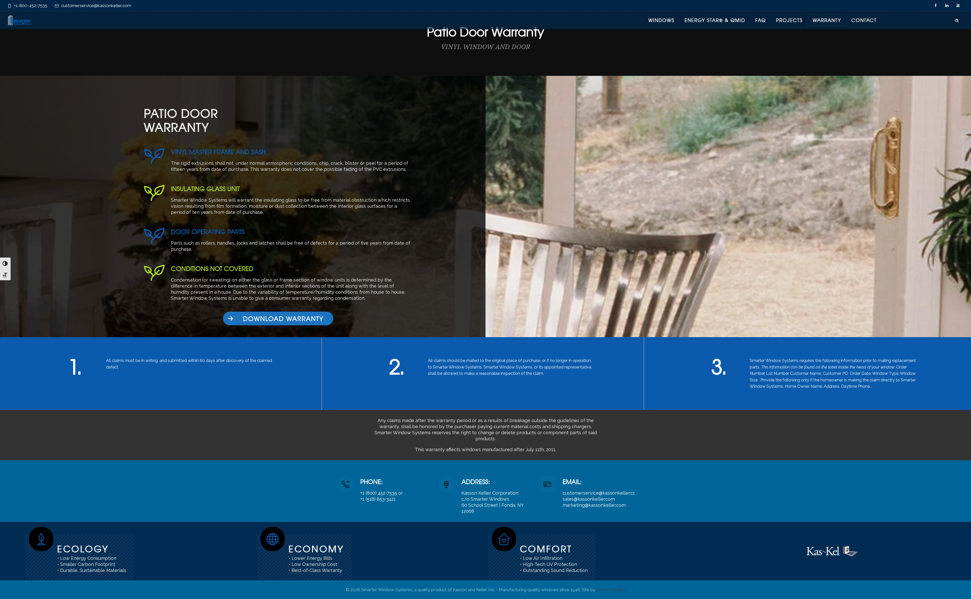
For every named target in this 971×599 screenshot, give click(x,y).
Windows (661, 20)
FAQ (760, 20)
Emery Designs (611, 589)
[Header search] (957, 19)
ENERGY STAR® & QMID (715, 20)
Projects (789, 20)
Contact (864, 20)
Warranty (827, 20)
